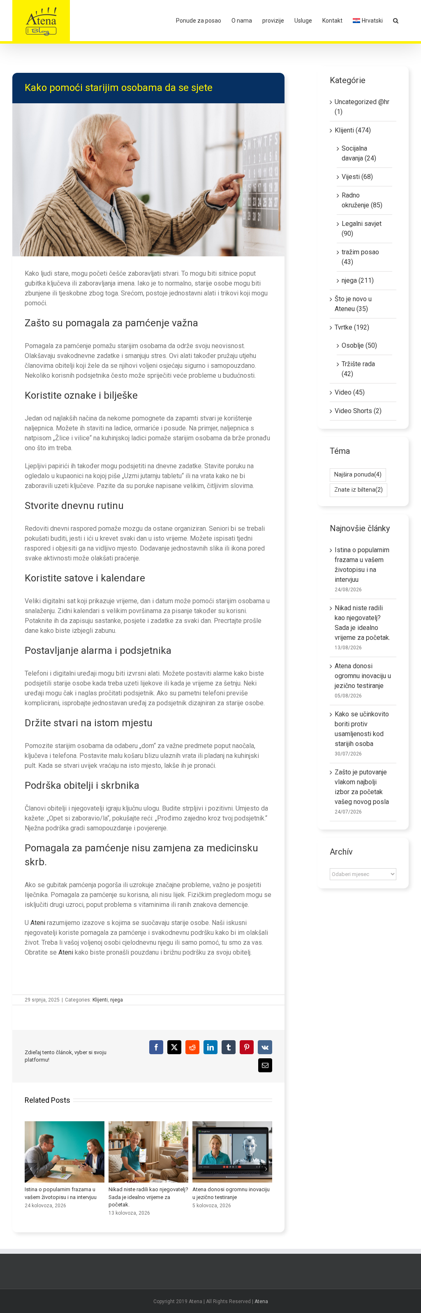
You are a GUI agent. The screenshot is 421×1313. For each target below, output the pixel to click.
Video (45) (350, 392)
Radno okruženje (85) (362, 200)
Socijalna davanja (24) (359, 153)
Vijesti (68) (357, 177)
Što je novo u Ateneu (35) (353, 304)
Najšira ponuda (358, 474)
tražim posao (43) (360, 257)
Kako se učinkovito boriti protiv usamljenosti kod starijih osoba (144, 1151)
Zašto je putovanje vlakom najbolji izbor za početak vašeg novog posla (228, 1151)
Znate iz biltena (358, 489)
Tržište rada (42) (358, 369)
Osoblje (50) (359, 345)
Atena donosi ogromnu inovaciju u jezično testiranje (60, 1151)
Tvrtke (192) (352, 327)
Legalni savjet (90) (362, 228)
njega (116, 1000)
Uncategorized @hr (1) (362, 107)
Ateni (37, 923)
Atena (261, 1301)
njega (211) (358, 280)
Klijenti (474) (353, 130)
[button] (395, 20)
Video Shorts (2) (358, 411)
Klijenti (100, 1000)
